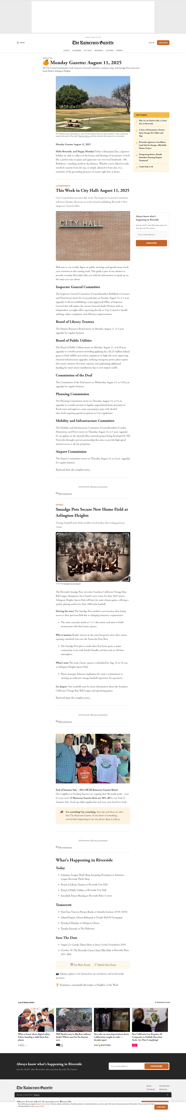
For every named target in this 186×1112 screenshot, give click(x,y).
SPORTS (59, 505)
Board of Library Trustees (73, 884)
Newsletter (48, 58)
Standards (151, 1089)
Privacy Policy (39, 1106)
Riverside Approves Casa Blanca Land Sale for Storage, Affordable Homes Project (153, 145)
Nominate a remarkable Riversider (76, 985)
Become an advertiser (99, 487)
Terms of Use (45, 1104)
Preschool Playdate (70, 923)
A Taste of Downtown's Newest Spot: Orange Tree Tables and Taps (152, 133)
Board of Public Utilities (72, 890)
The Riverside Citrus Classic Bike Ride (92, 950)
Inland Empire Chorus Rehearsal (77, 917)
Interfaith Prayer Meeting (73, 895)
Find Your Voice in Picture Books (77, 912)
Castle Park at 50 (146, 166)
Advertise (163, 1089)
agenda (60, 302)
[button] (36, 1027)
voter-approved (95, 302)
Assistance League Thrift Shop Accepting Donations (86, 875)
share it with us (112, 819)
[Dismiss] (167, 1095)
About (149, 1086)
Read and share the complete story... (73, 469)
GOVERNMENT (63, 186)
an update (64, 436)
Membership (164, 1086)
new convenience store (93, 409)
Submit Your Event (106, 964)
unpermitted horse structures (109, 405)
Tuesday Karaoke (69, 928)
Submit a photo (67, 973)
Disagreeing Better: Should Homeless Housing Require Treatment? (150, 157)
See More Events (82, 964)
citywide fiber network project (91, 436)
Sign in (36, 1095)
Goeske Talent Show (82, 944)
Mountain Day (111, 151)
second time (91, 298)
